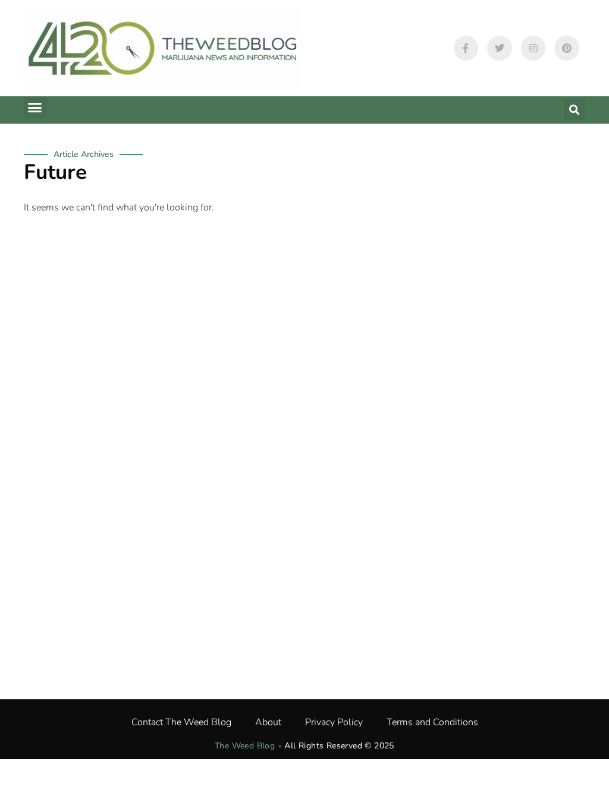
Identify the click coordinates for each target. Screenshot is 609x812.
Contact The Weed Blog (181, 722)
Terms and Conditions (432, 722)
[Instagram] (533, 48)
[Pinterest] (566, 48)
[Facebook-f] (466, 48)
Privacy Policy (334, 722)
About (268, 722)
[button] (35, 107)
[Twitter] (499, 48)
